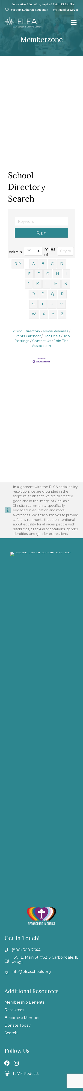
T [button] (42, 304)
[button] (6, 1063)
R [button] (62, 294)
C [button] (52, 264)
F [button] (38, 274)
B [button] (43, 264)
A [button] (33, 264)
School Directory (26, 331)
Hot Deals (52, 336)
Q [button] (52, 294)
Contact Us (41, 341)
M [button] (56, 284)
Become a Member (22, 1018)
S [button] (33, 304)
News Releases (55, 331)
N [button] (65, 284)
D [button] (61, 264)
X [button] (44, 314)
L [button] (46, 284)
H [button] (57, 274)
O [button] (33, 294)
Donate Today (18, 1025)
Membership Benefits (24, 1002)
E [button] (29, 274)
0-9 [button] (18, 264)
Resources (14, 1010)
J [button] (29, 284)
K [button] (37, 284)
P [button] (43, 294)
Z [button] (62, 314)
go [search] (43, 232)
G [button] (47, 274)
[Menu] (73, 23)
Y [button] (53, 314)
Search (11, 1033)
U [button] (51, 304)
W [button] (34, 314)
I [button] (66, 274)
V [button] (61, 304)
